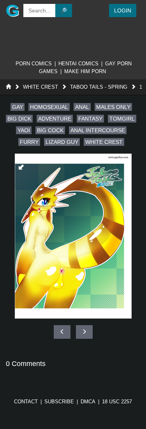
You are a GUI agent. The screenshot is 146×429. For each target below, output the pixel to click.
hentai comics (78, 64)
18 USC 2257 (117, 401)
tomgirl (122, 119)
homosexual (49, 107)
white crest (104, 142)
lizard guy (62, 142)
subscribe (59, 401)
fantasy (90, 119)
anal (82, 107)
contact (26, 401)
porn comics (34, 64)
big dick (19, 119)
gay (17, 107)
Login (122, 10)
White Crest (40, 87)
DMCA (88, 401)
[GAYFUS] (11, 10)
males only (113, 107)
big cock (50, 130)
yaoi (24, 130)
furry (29, 142)
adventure (54, 119)
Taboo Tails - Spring (98, 87)
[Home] (8, 87)
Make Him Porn (85, 71)
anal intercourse (97, 130)
